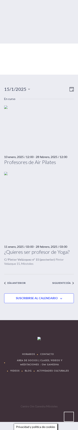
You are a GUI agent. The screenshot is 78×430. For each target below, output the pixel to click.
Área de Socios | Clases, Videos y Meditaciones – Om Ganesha (39, 363)
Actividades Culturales (53, 371)
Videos (15, 371)
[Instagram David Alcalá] (64, 391)
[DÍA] (71, 89)
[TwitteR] (15, 391)
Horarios (28, 354)
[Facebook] (27, 391)
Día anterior (16, 282)
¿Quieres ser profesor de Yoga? (36, 252)
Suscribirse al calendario (37, 298)
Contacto (47, 354)
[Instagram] (52, 391)
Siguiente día (61, 282)
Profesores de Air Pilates (30, 162)
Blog (28, 371)
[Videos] (40, 391)
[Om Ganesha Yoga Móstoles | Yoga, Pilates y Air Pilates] (39, 338)
